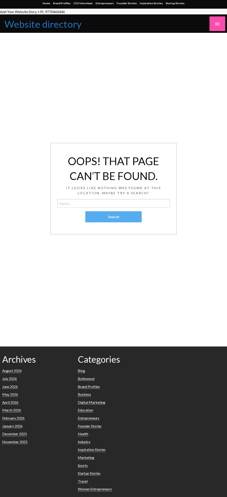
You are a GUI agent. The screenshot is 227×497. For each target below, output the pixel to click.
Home (46, 3)
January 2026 (12, 426)
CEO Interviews (83, 3)
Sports (83, 465)
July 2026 (9, 378)
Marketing (86, 457)
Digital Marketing (91, 402)
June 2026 (10, 386)
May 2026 (10, 394)
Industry (84, 442)
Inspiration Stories (151, 3)
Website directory (43, 24)
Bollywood (86, 378)
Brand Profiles (61, 3)
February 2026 (13, 418)
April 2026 (10, 402)
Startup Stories (175, 3)
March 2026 (11, 410)
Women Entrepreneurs (95, 489)
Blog (81, 370)
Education (85, 410)
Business (84, 394)
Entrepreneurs (105, 3)
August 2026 (12, 370)
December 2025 (14, 434)
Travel (83, 481)
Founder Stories (127, 3)
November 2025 (14, 442)
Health (83, 434)
